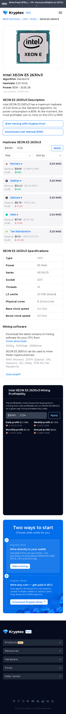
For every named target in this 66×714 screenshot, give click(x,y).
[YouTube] (33, 701)
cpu (25, 19)
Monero (15, 163)
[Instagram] (23, 701)
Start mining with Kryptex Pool (25, 123)
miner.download (16, 341)
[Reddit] (42, 701)
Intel (34, 19)
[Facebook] (18, 701)
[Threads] (52, 701)
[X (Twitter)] (28, 701)
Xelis (13, 214)
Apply (57, 148)
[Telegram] (13, 701)
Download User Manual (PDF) (24, 131)
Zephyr (15, 180)
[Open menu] (60, 12)
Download (12, 374)
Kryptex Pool (11, 19)
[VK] (47, 701)
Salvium (15, 197)
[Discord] (37, 701)
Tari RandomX (19, 231)
